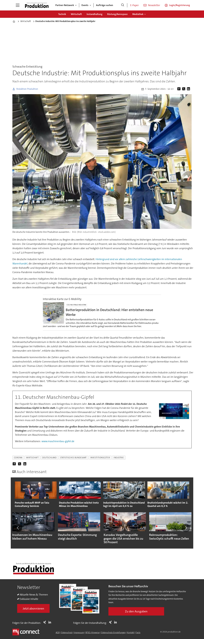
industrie (119, 457)
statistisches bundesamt (73, 457)
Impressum (79, 632)
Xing (45, 622)
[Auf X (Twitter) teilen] (184, 89)
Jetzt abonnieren (33, 608)
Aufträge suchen (104, 5)
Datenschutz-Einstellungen (113, 632)
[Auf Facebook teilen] (179, 89)
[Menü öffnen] (17, 5)
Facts (138, 632)
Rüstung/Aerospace (117, 14)
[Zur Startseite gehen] (37, 5)
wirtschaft (32, 457)
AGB (58, 632)
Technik (62, 14)
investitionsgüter (100, 457)
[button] (18, 528)
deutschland (49, 457)
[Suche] (123, 5)
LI (50, 622)
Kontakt (130, 632)
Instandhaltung (94, 14)
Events (85, 5)
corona (18, 457)
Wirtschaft (76, 14)
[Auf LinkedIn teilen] (189, 89)
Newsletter (154, 5)
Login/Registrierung (179, 5)
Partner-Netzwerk (64, 5)
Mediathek (137, 14)
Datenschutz (66, 632)
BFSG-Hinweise (93, 632)
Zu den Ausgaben (136, 611)
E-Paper (134, 5)
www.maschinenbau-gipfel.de (58, 441)
